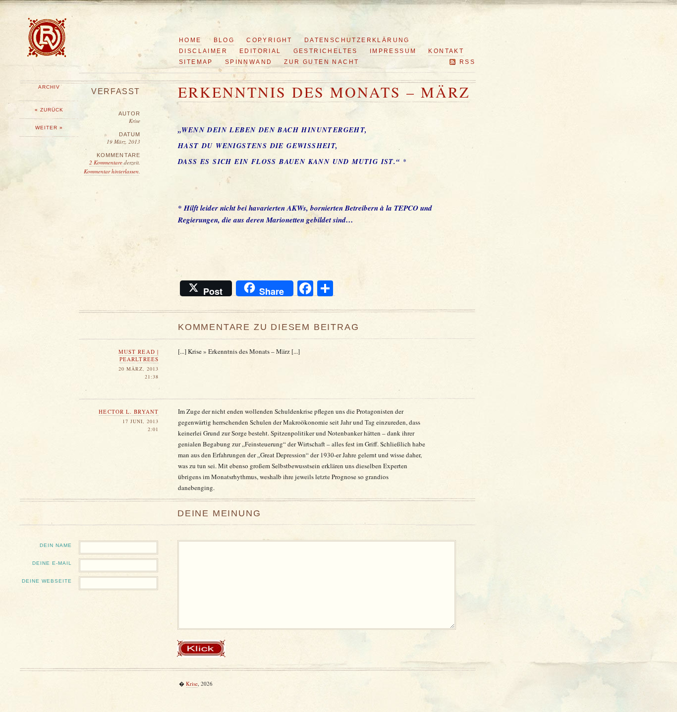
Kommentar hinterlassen (111, 171)
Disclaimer (203, 51)
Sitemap (196, 61)
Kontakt (446, 51)
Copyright (269, 40)
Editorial (260, 51)
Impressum (393, 51)
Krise (192, 683)
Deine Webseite (47, 581)
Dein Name (56, 545)
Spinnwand (249, 61)
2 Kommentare (106, 162)
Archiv (49, 87)
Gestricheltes (325, 51)
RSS (467, 61)
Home (190, 40)
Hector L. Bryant (129, 411)
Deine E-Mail (52, 563)
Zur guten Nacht (321, 61)
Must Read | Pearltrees (138, 355)
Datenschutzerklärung (357, 40)
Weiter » (49, 127)
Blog (224, 40)
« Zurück (49, 109)
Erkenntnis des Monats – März (324, 92)
